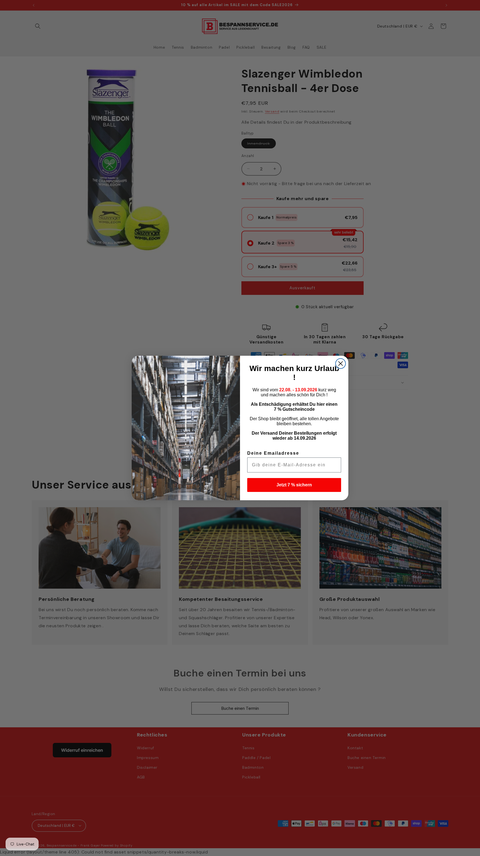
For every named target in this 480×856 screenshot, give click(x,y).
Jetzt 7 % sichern (294, 484)
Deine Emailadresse (273, 453)
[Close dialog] (341, 364)
